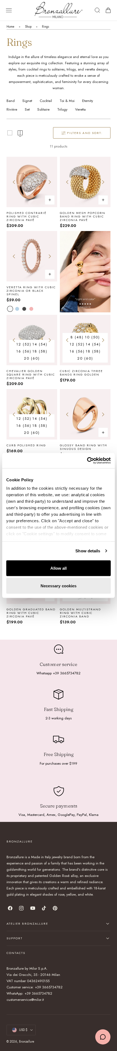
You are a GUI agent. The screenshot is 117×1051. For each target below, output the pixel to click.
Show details (87, 551)
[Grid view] (10, 133)
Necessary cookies (59, 586)
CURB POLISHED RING (26, 445)
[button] (9, 10)
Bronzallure (26, 1041)
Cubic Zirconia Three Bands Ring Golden (81, 372)
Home (10, 26)
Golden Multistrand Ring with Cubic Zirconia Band (80, 613)
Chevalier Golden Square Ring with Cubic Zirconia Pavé (31, 374)
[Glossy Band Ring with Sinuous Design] (85, 414)
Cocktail (46, 100)
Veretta (80, 109)
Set (27, 109)
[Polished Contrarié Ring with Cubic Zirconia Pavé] (32, 182)
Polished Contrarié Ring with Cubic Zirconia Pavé (27, 216)
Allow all (58, 568)
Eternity (87, 100)
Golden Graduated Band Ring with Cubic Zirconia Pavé (31, 613)
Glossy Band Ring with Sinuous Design (83, 447)
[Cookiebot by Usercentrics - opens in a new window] (87, 460)
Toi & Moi (67, 100)
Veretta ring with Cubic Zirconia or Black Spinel (31, 291)
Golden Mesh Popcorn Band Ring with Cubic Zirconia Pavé (82, 216)
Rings (45, 26)
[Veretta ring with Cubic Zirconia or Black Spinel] (32, 256)
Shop (28, 26)
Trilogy (62, 109)
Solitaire (43, 109)
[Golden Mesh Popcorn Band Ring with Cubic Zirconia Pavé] (85, 182)
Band (11, 100)
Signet (27, 100)
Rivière (12, 109)
